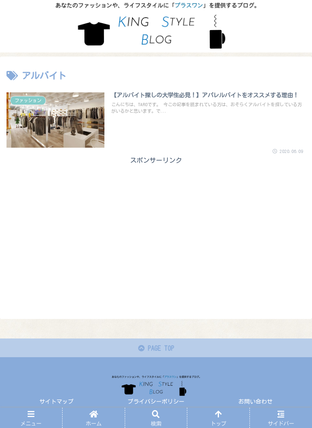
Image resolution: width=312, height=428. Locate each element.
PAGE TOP (159, 348)
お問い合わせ (255, 401)
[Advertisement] (156, 223)
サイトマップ (56, 401)
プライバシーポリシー (156, 401)
